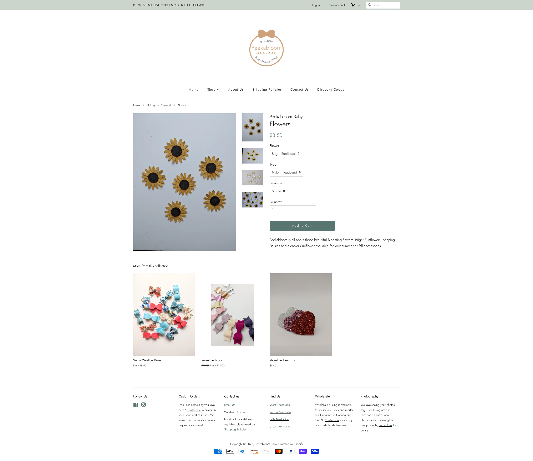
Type (273, 164)
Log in (316, 5)
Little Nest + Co (279, 419)
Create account (336, 5)
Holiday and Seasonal (159, 105)
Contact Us (299, 89)
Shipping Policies (267, 89)
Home (193, 89)
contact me (385, 425)
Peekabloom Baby (266, 444)
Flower (274, 145)
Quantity (276, 183)
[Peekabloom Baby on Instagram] (143, 406)
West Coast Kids (280, 405)
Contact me (194, 410)
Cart (358, 5)
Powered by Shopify (290, 444)
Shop (212, 89)
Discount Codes (330, 89)
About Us (236, 89)
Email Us (229, 405)
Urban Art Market (280, 426)
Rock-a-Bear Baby (280, 412)
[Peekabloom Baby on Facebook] (135, 406)
